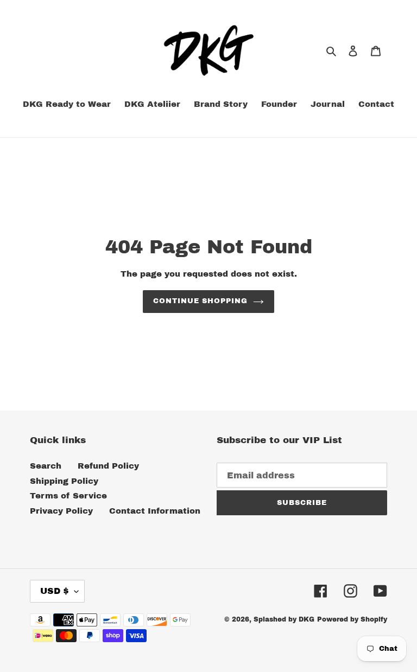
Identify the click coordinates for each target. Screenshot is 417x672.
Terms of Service (68, 495)
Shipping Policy (64, 481)
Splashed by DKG (284, 619)
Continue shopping (200, 301)
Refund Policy (108, 466)
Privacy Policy (61, 511)
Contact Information (154, 511)
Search (45, 466)
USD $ (54, 591)
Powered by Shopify (352, 619)
